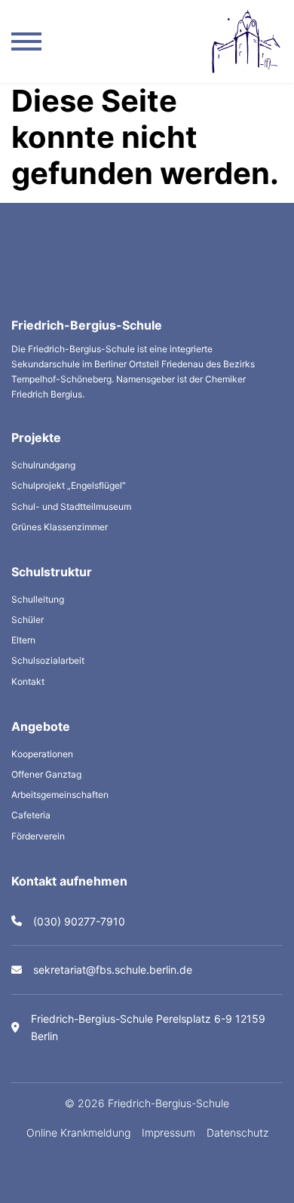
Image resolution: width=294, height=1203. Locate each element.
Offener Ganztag (46, 774)
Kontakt (27, 681)
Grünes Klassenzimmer (59, 526)
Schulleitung (37, 599)
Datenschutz (237, 1132)
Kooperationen (42, 754)
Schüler (27, 619)
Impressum (168, 1132)
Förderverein (38, 836)
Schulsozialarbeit (47, 660)
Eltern (23, 640)
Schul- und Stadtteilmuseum (71, 506)
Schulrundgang (43, 465)
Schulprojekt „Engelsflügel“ (68, 485)
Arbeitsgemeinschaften (60, 794)
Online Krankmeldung (78, 1132)
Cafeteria (31, 815)
